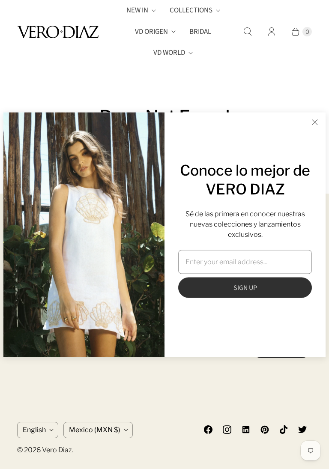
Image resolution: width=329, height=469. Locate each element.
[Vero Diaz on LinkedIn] (245, 429)
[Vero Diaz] (58, 32)
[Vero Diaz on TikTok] (283, 429)
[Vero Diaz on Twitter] (302, 429)
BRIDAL (200, 32)
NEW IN (137, 10)
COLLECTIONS (191, 10)
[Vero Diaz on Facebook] (208, 429)
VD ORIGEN (151, 32)
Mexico (94, 430)
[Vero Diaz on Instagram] (227, 429)
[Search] (248, 31)
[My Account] (272, 31)
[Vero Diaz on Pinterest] (264, 429)
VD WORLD (169, 53)
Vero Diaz (57, 450)
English (34, 430)
